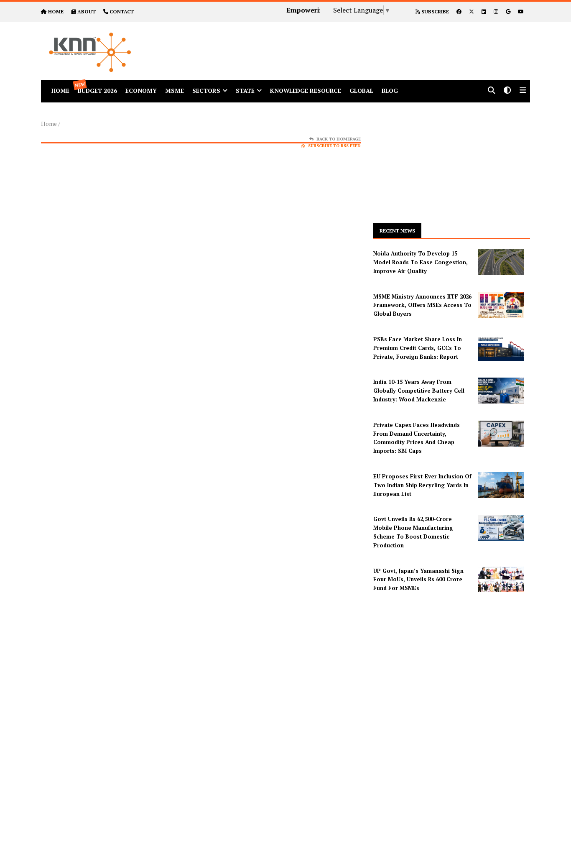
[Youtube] (521, 11)
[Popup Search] (492, 91)
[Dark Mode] (507, 91)
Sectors (206, 91)
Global (361, 91)
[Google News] (508, 11)
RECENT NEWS (397, 230)
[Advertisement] (362, 41)
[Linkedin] (484, 11)
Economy (141, 91)
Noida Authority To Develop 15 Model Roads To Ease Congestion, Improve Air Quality (420, 262)
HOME (56, 11)
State (245, 91)
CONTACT (122, 11)
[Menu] (522, 91)
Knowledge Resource (305, 91)
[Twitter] (471, 11)
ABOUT (86, 11)
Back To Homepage (338, 139)
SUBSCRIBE (434, 11)
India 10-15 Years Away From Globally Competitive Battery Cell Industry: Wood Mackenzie (418, 390)
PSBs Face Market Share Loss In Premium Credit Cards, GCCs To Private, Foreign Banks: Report (417, 347)
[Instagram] (496, 11)
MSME (174, 91)
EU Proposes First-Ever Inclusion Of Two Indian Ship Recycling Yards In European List (422, 485)
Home (49, 124)
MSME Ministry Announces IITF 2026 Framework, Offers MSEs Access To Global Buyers (422, 305)
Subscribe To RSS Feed (334, 145)
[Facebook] (458, 11)
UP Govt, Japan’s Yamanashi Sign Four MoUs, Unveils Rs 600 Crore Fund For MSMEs (418, 579)
